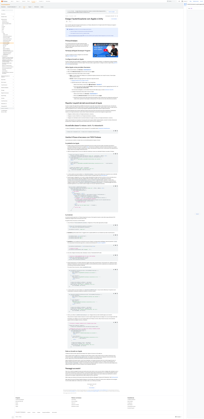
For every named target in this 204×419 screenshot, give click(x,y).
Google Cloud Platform (46, 412)
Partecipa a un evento (75, 406)
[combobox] (172, 1)
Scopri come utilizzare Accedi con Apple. (76, 35)
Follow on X (73, 402)
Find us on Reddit (74, 401)
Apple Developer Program (72, 56)
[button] (6, 16)
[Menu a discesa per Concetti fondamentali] (17, 7)
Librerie (17, 404)
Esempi (42, 6)
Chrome (33, 412)
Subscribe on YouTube (75, 404)
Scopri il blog (74, 399)
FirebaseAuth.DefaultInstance (104, 128)
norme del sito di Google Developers (93, 391)
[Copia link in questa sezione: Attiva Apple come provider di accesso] (91, 67)
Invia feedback (114, 18)
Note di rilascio (130, 404)
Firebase (38, 412)
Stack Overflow (130, 401)
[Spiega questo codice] (114, 131)
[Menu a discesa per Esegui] (20, 1)
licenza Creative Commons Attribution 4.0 (101, 390)
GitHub (17, 406)
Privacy (20, 416)
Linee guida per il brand (131, 406)
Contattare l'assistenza (131, 399)
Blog (190, 1)
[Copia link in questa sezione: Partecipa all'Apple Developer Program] (66, 52)
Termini (17, 416)
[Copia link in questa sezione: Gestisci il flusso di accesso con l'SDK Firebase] (102, 137)
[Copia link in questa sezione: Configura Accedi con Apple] (85, 59)
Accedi (201, 1)
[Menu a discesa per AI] (21, 7)
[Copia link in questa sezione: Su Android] (73, 215)
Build (12, 1)
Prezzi (28, 1)
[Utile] (116, 16)
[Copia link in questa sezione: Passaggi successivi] (81, 368)
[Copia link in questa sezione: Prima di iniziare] (78, 41)
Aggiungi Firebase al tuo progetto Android (80, 80)
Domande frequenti (131, 408)
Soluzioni (23, 1)
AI (19, 6)
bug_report (203, 4)
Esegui (17, 1)
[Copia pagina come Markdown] (70, 21)
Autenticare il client (108, 89)
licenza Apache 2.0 (73, 391)
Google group (130, 402)
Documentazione (5, 4)
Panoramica (3, 6)
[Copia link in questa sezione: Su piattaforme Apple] (80, 143)
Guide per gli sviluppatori (20, 399)
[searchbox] (7, 10)
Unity (88, 146)
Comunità (40, 1)
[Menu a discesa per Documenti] (36, 1)
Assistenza (48, 1)
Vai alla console (195, 1)
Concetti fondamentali (11, 6)
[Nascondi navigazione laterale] (13, 417)
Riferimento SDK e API (19, 401)
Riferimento (36, 6)
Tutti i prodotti (54, 412)
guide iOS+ (115, 62)
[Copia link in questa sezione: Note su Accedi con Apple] (83, 351)
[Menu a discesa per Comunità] (43, 1)
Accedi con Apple (100, 242)
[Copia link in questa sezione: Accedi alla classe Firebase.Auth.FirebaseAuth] (104, 125)
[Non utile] (117, 16)
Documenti (33, 1)
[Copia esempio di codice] (117, 131)
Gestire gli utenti (104, 175)
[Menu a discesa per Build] (14, 1)
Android (68, 64)
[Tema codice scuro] (115, 131)
